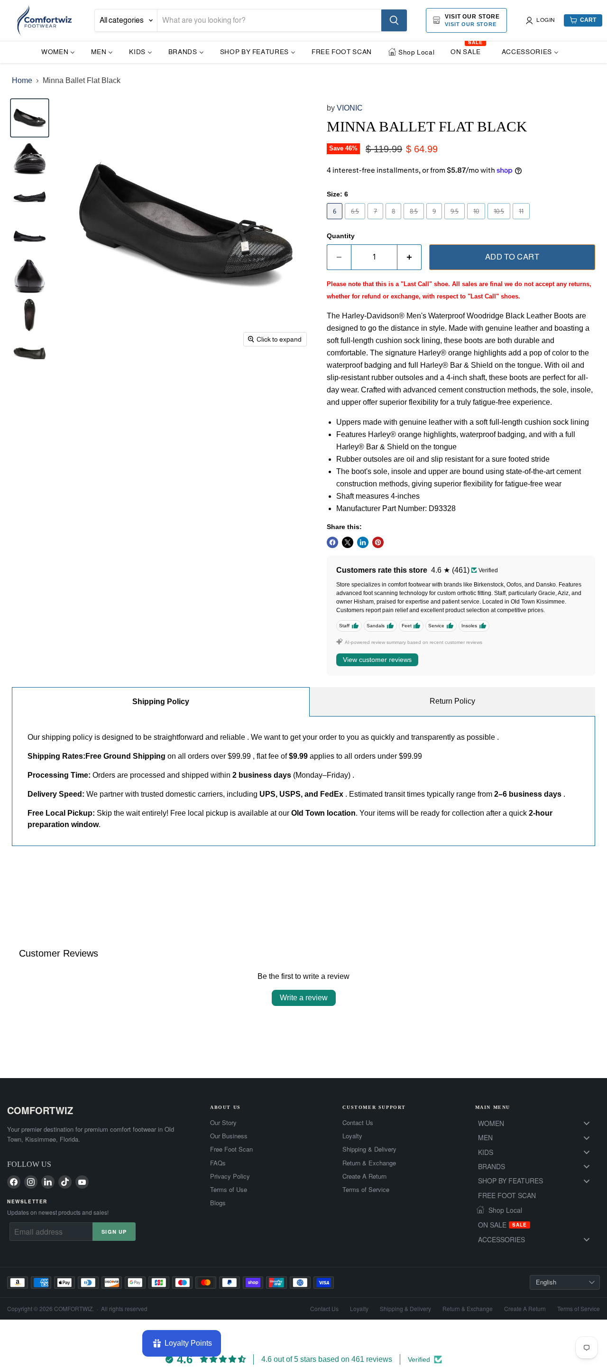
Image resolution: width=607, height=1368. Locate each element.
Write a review (304, 998)
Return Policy (452, 701)
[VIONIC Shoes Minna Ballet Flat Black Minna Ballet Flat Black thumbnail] (29, 157)
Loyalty (352, 1136)
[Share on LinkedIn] (362, 542)
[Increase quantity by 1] (409, 257)
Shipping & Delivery (369, 1149)
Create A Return (364, 1176)
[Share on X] (347, 542)
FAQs (218, 1163)
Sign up (114, 1231)
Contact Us (357, 1122)
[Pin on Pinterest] (378, 542)
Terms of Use (228, 1189)
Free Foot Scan (231, 1149)
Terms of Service (365, 1189)
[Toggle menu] (586, 1123)
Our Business (229, 1136)
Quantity (341, 236)
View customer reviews (377, 659)
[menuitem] (58, 51)
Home (22, 80)
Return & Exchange (369, 1163)
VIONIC (350, 108)
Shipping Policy (160, 702)
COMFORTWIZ (40, 1110)
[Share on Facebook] (332, 542)
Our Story (223, 1122)
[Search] (394, 20)
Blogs (218, 1203)
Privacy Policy (230, 1176)
